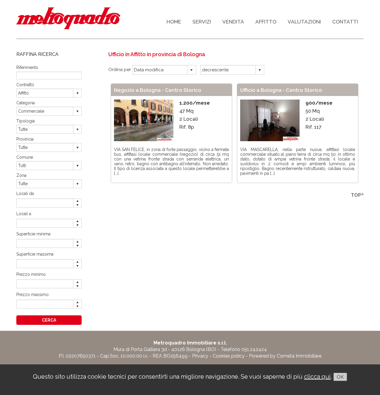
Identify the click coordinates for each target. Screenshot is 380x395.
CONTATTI (345, 22)
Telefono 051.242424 (244, 349)
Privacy (200, 356)
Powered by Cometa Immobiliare (285, 356)
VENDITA (233, 22)
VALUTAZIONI (304, 22)
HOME (174, 22)
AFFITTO (265, 22)
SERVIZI (201, 22)
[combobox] (159, 69)
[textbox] (49, 75)
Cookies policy (229, 356)
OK (340, 377)
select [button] (191, 70)
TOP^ (357, 195)
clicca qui (317, 376)
